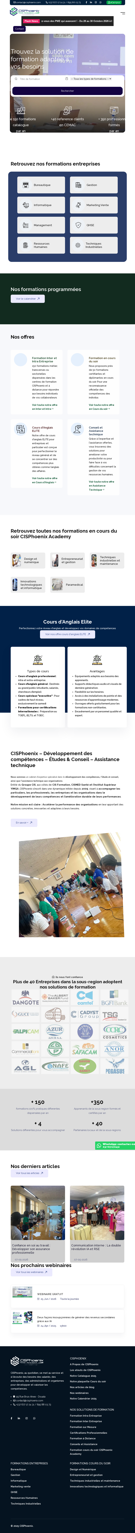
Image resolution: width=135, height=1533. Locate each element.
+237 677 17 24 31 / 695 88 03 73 (64, 2)
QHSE (90, 225)
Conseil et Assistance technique (96, 431)
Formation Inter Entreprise (86, 1421)
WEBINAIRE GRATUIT (50, 1294)
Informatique (43, 205)
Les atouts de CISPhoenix (85, 1370)
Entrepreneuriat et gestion (72, 560)
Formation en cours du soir (102, 359)
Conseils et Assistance (83, 1444)
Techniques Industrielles (94, 245)
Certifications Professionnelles (88, 1432)
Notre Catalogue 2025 (83, 1375)
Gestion (92, 185)
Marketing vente (21, 1486)
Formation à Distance (83, 1438)
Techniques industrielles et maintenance (110, 561)
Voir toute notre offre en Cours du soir (101, 407)
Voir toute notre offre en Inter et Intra (44, 407)
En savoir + (22, 822)
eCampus (115, 2)
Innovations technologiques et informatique (31, 585)
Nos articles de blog (82, 1387)
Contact (19, 28)
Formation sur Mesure (83, 1427)
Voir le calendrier (26, 298)
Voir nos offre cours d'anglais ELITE (65, 634)
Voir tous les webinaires (29, 1272)
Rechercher (67, 90)
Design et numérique (31, 560)
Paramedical (74, 584)
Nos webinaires (79, 1393)
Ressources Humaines (41, 245)
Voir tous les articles (27, 1173)
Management (43, 225)
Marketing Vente (98, 205)
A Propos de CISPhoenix (84, 1364)
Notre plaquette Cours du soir (88, 1381)
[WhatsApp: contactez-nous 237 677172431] (99, 1146)
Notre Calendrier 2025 (83, 1398)
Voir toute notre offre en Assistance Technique (101, 485)
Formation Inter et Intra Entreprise (44, 359)
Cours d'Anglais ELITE (42, 429)
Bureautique (42, 185)
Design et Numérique (83, 1469)
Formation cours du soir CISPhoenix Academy (91, 1452)
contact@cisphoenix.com (28, 2)
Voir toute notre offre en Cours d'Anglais (44, 480)
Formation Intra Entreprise (86, 1415)
